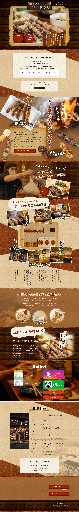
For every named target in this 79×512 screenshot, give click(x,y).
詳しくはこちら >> (39, 87)
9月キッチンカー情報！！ (29, 375)
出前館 (53, 392)
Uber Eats (53, 397)
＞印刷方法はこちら (65, 489)
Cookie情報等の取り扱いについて (59, 506)
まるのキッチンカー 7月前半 (30, 383)
